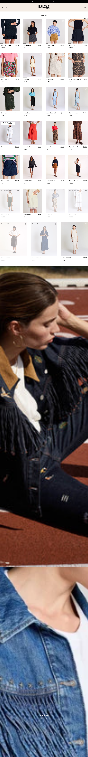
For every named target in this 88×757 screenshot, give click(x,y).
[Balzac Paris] (44, 7)
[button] (7, 7)
